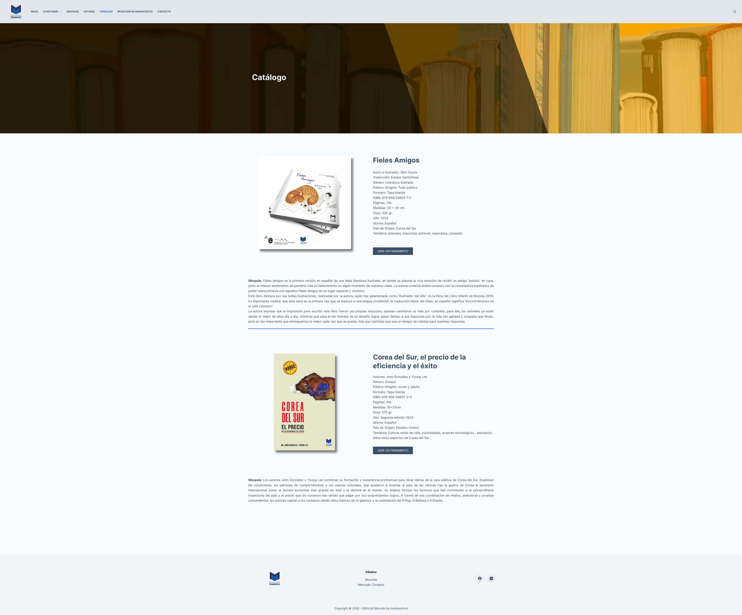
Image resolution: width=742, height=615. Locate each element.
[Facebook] (479, 578)
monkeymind (399, 608)
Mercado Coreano (371, 585)
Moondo (371, 580)
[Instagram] (491, 578)
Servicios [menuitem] (72, 11)
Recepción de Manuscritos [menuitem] (135, 11)
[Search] (734, 11)
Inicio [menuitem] (34, 11)
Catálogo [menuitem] (106, 11)
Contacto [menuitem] (164, 11)
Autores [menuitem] (89, 11)
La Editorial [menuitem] (51, 11)
